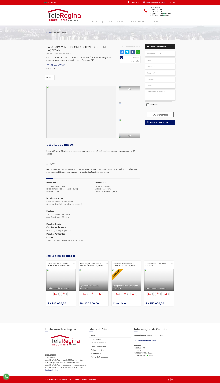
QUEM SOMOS (107, 22)
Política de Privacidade (99, 357)
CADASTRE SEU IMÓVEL (139, 22)
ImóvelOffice (66, 379)
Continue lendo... (51, 370)
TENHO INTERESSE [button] (157, 46)
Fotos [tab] (50, 77)
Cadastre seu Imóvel (98, 346)
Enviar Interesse (160, 114)
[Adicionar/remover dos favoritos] (74, 263)
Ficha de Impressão (135, 59)
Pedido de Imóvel (97, 350)
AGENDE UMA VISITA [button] (158, 122)
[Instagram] (174, 2)
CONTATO (155, 22)
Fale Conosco (95, 353)
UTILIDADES (121, 22)
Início (92, 336)
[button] (129, 88)
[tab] (160, 46)
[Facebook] (170, 2)
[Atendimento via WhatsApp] (6, 377)
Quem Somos (95, 339)
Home (48, 33)
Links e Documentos (98, 343)
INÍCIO (95, 22)
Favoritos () (134, 2)
